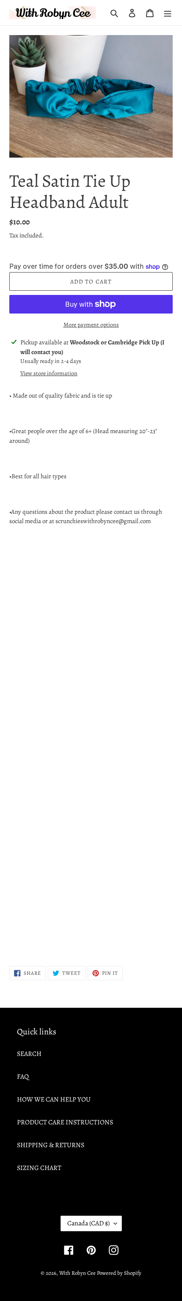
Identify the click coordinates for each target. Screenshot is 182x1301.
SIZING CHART (39, 1168)
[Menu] (167, 12)
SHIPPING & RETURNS (50, 1145)
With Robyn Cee (77, 1272)
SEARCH (29, 1053)
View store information (48, 373)
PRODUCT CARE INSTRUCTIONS (65, 1122)
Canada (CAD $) (88, 1223)
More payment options (91, 325)
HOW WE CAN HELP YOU (54, 1099)
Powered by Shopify (119, 1272)
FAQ (23, 1076)
